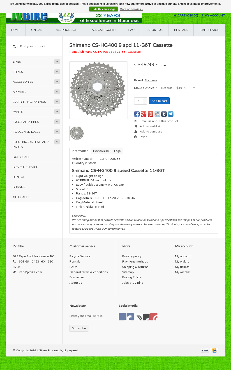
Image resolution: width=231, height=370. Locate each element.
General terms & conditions (88, 272)
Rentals (19, 177)
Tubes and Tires (26, 122)
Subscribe (79, 328)
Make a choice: (145, 88)
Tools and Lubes (26, 132)
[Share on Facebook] (137, 114)
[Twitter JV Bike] (130, 316)
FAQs (132, 30)
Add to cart (159, 101)
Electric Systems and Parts (31, 144)
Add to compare (150, 131)
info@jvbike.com (30, 272)
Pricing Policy (131, 277)
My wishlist (182, 272)
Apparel (19, 92)
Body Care (21, 157)
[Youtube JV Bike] (146, 316)
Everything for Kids (29, 102)
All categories (104, 30)
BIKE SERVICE (209, 30)
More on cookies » (131, 9)
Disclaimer (76, 277)
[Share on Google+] (143, 114)
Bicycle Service (25, 167)
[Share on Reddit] (157, 114)
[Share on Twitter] (170, 114)
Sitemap (128, 272)
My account (214, 15)
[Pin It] (150, 114)
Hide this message (104, 9)
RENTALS (181, 30)
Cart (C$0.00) (188, 15)
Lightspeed (71, 350)
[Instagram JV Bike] (153, 316)
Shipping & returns (135, 267)
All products (67, 30)
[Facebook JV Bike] (122, 316)
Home (15, 30)
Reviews (101, 151)
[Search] (14, 46)
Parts (18, 112)
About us (155, 30)
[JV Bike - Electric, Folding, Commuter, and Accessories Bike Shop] (85, 15)
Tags (117, 151)
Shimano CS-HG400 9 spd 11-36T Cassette (110, 52)
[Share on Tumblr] (164, 114)
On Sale (37, 30)
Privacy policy (131, 256)
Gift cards (21, 197)
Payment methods (135, 261)
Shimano (151, 80)
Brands (19, 187)
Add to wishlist (149, 126)
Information (80, 151)
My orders (182, 261)
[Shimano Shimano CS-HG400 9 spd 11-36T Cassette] (98, 90)
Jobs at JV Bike (132, 283)
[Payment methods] (205, 350)
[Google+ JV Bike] (138, 316)
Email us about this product (158, 121)
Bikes (17, 62)
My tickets (182, 267)
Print (143, 137)
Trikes (18, 72)
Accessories (23, 82)
